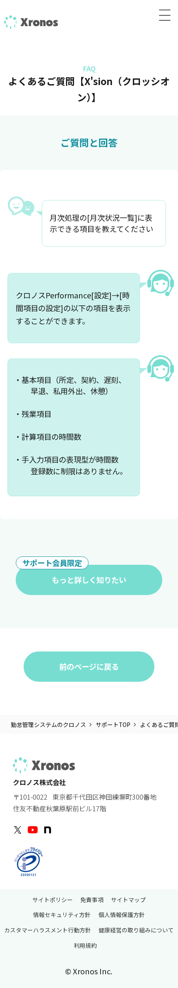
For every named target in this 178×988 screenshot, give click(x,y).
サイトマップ (128, 900)
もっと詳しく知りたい (74, 575)
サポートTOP (113, 724)
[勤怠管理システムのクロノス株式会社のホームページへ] (31, 20)
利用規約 (85, 946)
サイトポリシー (52, 900)
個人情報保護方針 (122, 915)
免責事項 (91, 900)
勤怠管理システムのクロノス (48, 724)
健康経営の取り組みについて (136, 930)
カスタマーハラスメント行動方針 (47, 930)
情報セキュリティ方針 (62, 915)
